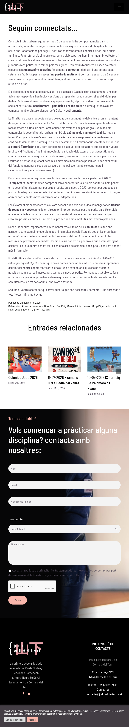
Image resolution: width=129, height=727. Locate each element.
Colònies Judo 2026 (23, 377)
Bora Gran (49, 306)
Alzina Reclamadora (32, 306)
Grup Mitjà (98, 306)
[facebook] (23, 693)
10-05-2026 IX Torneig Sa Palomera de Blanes (103, 383)
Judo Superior (23, 309)
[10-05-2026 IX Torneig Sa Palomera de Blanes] (104, 359)
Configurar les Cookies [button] (15, 720)
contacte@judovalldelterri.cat (104, 694)
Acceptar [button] (32, 720)
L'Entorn (36, 309)
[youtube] (29, 693)
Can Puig (61, 306)
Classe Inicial (74, 306)
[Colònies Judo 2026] (25, 359)
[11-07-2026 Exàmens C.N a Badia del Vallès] (64, 359)
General (87, 306)
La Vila (46, 309)
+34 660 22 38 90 (108, 685)
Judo (107, 306)
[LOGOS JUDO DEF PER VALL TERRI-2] (14, 5)
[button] (10, 371)
